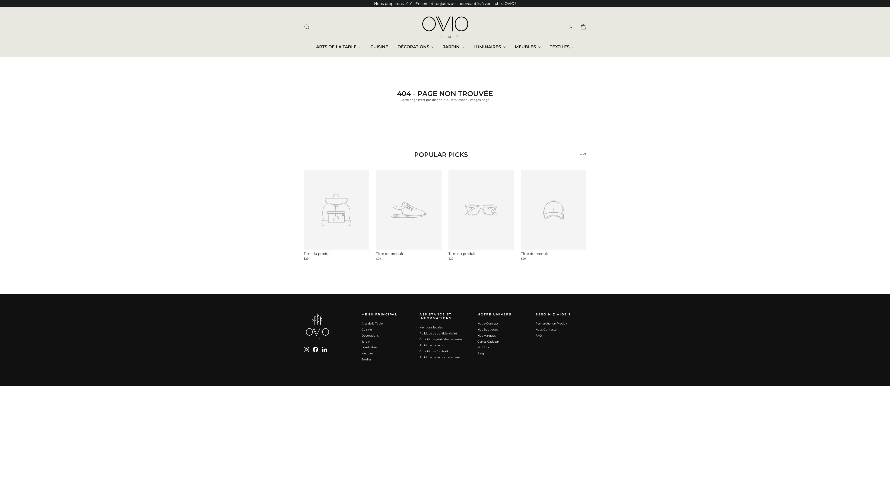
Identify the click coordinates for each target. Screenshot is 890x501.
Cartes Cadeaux (488, 341)
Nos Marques (486, 335)
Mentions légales (431, 327)
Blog (480, 353)
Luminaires (488, 46)
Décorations (413, 46)
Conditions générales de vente (441, 339)
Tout (582, 153)
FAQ (538, 335)
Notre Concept (487, 323)
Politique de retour (433, 345)
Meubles (526, 46)
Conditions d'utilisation (435, 351)
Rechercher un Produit (551, 323)
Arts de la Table (337, 46)
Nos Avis (483, 347)
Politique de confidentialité (438, 333)
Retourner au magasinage (470, 100)
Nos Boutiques (487, 329)
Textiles (560, 46)
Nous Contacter (546, 329)
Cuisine (379, 46)
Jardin (452, 46)
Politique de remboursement (440, 357)
